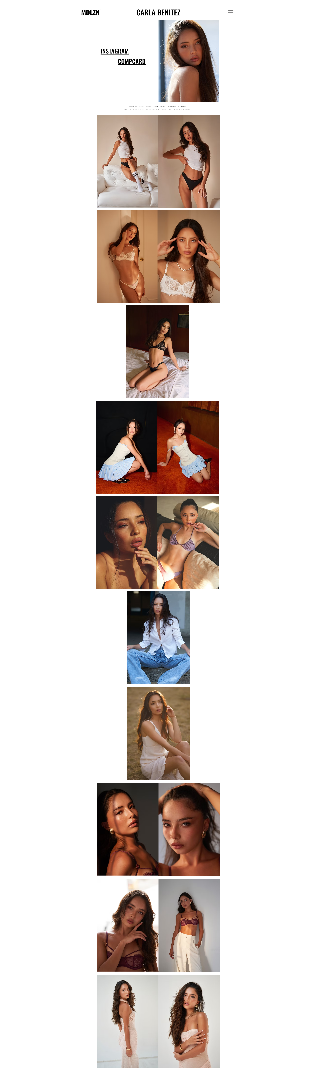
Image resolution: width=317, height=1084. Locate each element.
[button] (132, 61)
